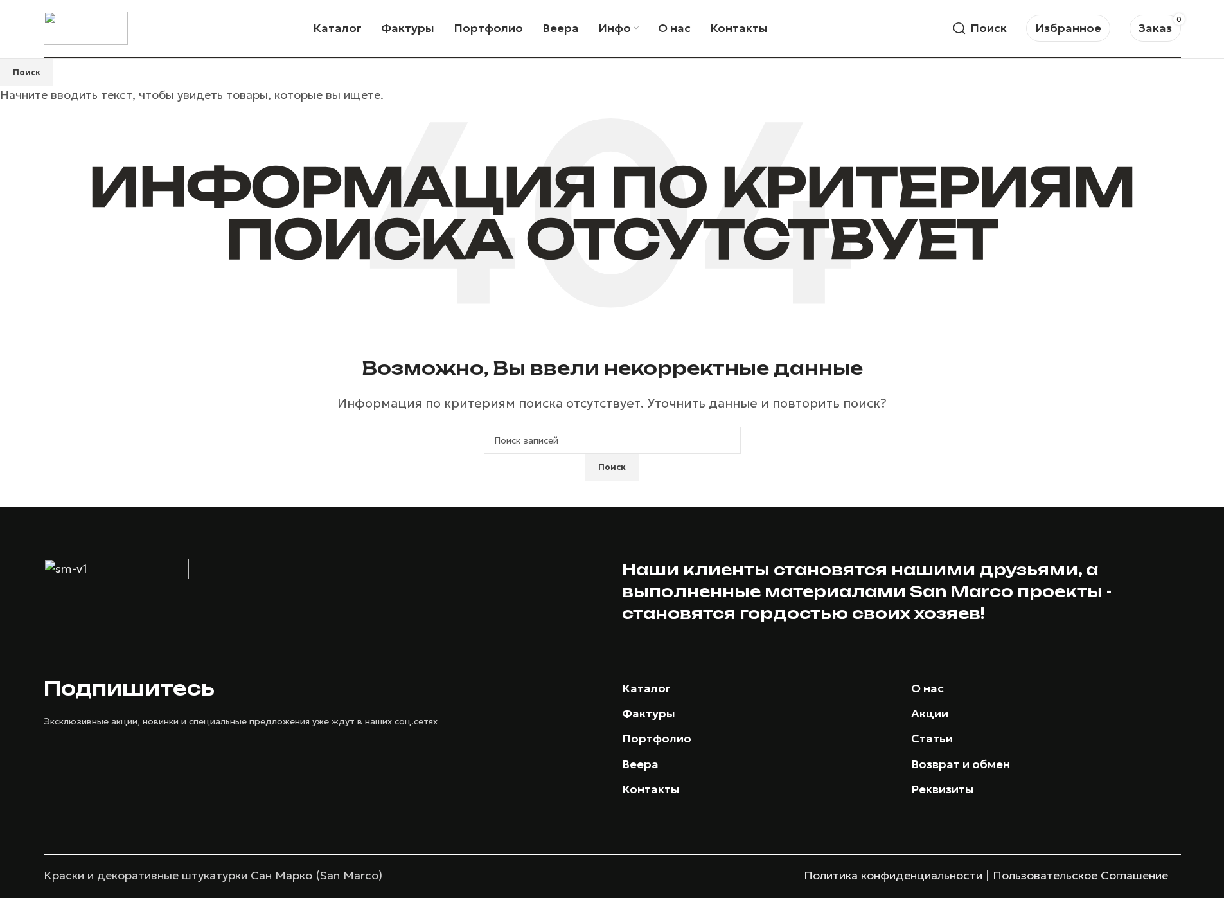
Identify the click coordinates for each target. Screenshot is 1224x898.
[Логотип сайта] (86, 26)
